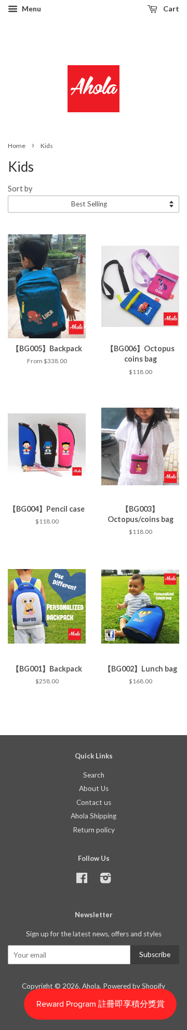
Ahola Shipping (93, 816)
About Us (94, 788)
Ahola (91, 986)
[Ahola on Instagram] (105, 880)
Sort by (20, 188)
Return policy (94, 830)
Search (93, 775)
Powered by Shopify (134, 986)
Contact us (93, 802)
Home (16, 146)
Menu (30, 8)
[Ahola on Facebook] (82, 880)
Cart (170, 8)
